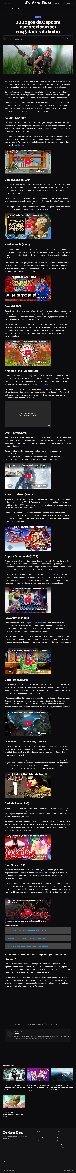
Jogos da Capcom (30, 1024)
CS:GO (33, 8)
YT (8, 3)
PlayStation (52, 8)
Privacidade (67, 1171)
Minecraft (39, 1150)
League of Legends (16, 8)
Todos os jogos (61, 1147)
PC (46, 8)
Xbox (59, 8)
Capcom (8, 1024)
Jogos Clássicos (18, 1024)
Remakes (40, 1024)
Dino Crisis (39, 873)
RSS (72, 1171)
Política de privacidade (9, 1164)
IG (5, 3)
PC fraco (59, 1141)
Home (4, 13)
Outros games (61, 1144)
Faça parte (6, 1161)
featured (57, 1024)
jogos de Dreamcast (35, 623)
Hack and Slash (42, 384)
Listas (65, 8)
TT (11, 3)
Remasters (49, 1024)
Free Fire (5, 8)
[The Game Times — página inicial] (38, 3)
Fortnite (40, 8)
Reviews (59, 1138)
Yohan (9, 38)
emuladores (19, 145)
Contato (5, 1158)
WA (67, 38)
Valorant (26, 8)
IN (71, 38)
